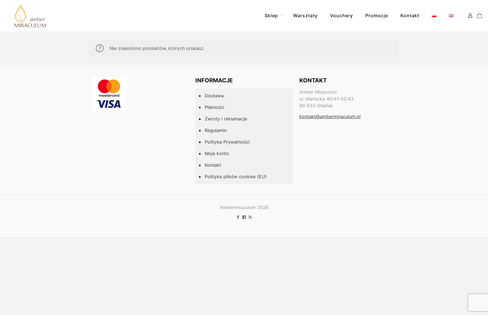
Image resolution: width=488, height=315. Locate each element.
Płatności (214, 107)
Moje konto (217, 153)
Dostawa (214, 95)
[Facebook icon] (238, 217)
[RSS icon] (250, 217)
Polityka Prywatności (227, 142)
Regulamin (216, 130)
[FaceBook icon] (244, 217)
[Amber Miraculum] (30, 15)
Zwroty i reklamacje (226, 119)
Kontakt (213, 165)
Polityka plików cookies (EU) (236, 176)
